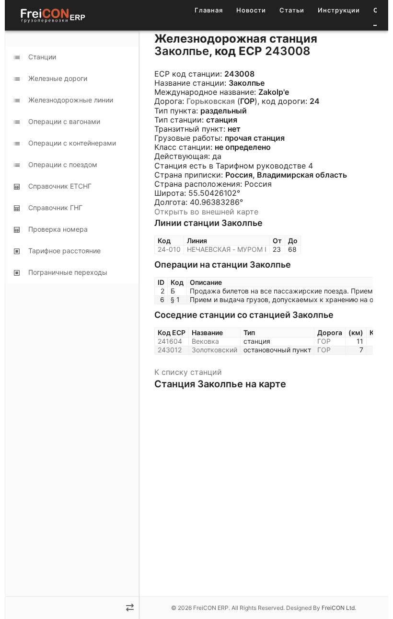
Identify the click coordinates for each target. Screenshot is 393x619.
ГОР (324, 341)
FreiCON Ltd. (339, 607)
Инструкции (339, 10)
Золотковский (214, 350)
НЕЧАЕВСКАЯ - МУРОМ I (226, 249)
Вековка (205, 341)
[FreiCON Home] (52, 15)
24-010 (169, 249)
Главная (209, 10)
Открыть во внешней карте (206, 211)
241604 (170, 341)
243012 (170, 350)
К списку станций (188, 372)
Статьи (291, 10)
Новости (251, 10)
